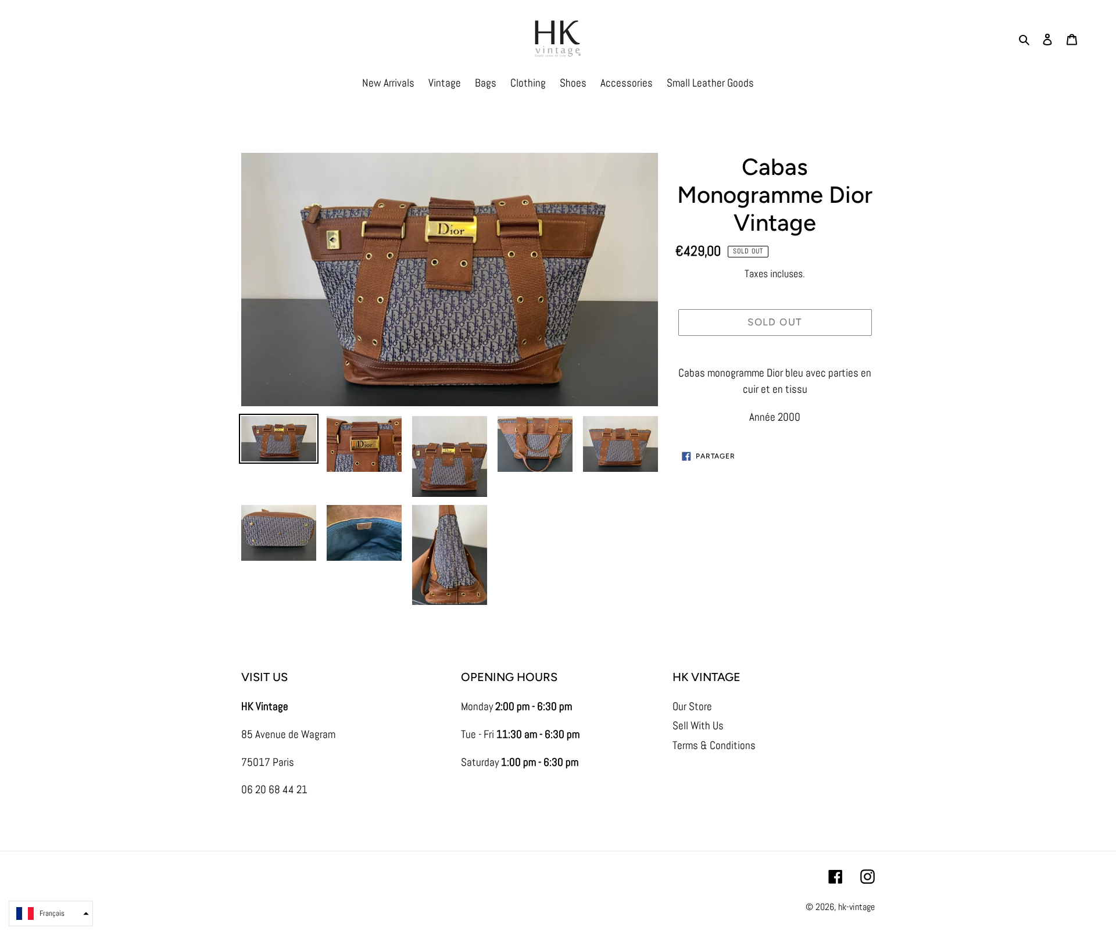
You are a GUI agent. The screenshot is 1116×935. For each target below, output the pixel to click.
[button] (51, 913)
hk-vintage (856, 907)
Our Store (692, 706)
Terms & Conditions (714, 745)
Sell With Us (698, 725)
